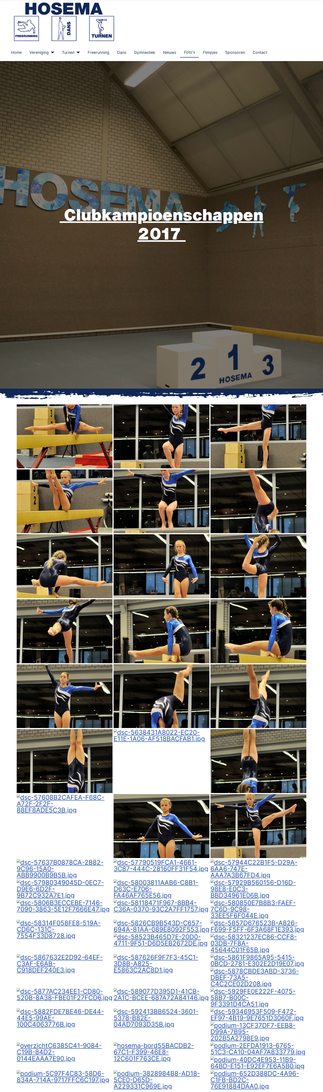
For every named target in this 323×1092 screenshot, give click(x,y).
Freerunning (98, 52)
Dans (121, 52)
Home (16, 52)
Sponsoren (235, 52)
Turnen (68, 52)
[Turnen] (77, 52)
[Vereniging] (51, 52)
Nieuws (169, 52)
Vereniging (39, 52)
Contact (260, 52)
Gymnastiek (144, 52)
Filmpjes (210, 52)
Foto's (189, 52)
